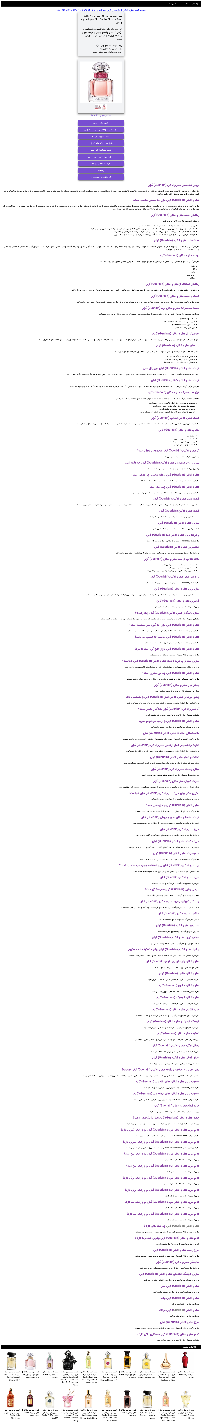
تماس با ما (184, 3)
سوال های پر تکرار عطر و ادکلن (101, 156)
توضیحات (101, 170)
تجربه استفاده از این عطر (101, 163)
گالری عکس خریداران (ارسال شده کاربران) (101, 129)
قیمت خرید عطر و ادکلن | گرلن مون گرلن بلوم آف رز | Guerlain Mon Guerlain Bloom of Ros (101, 10)
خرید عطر (196, 3)
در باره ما (172, 3)
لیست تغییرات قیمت (101, 136)
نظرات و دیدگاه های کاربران (101, 143)
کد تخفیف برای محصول (101, 177)
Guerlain (178, 1310)
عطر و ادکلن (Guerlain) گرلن (182, 1226)
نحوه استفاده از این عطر (101, 150)
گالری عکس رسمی (101, 123)
